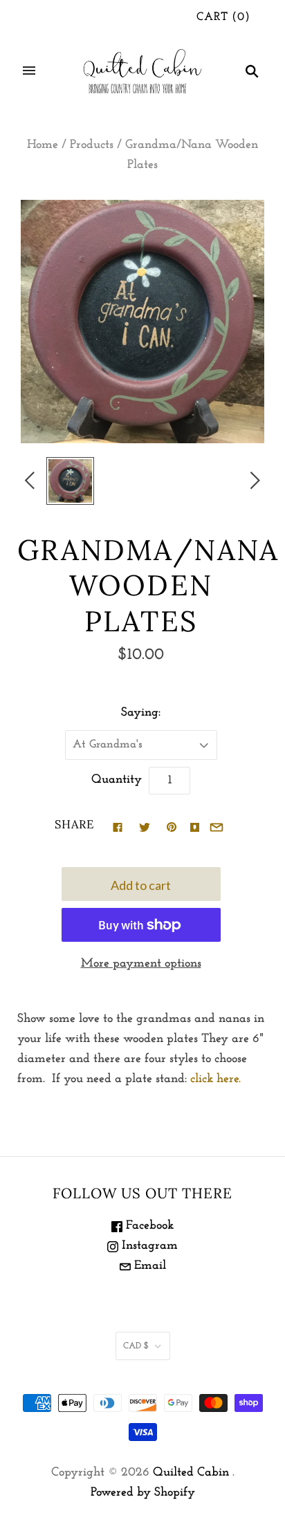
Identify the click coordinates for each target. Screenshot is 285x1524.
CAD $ (136, 1345)
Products (91, 145)
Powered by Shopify (143, 1493)
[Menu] (29, 70)
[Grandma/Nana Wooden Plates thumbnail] (69, 480)
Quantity (116, 780)
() (223, 17)
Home (42, 145)
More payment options (141, 964)
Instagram (148, 1246)
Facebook (148, 1226)
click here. (215, 1079)
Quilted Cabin (191, 1473)
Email (148, 1266)
